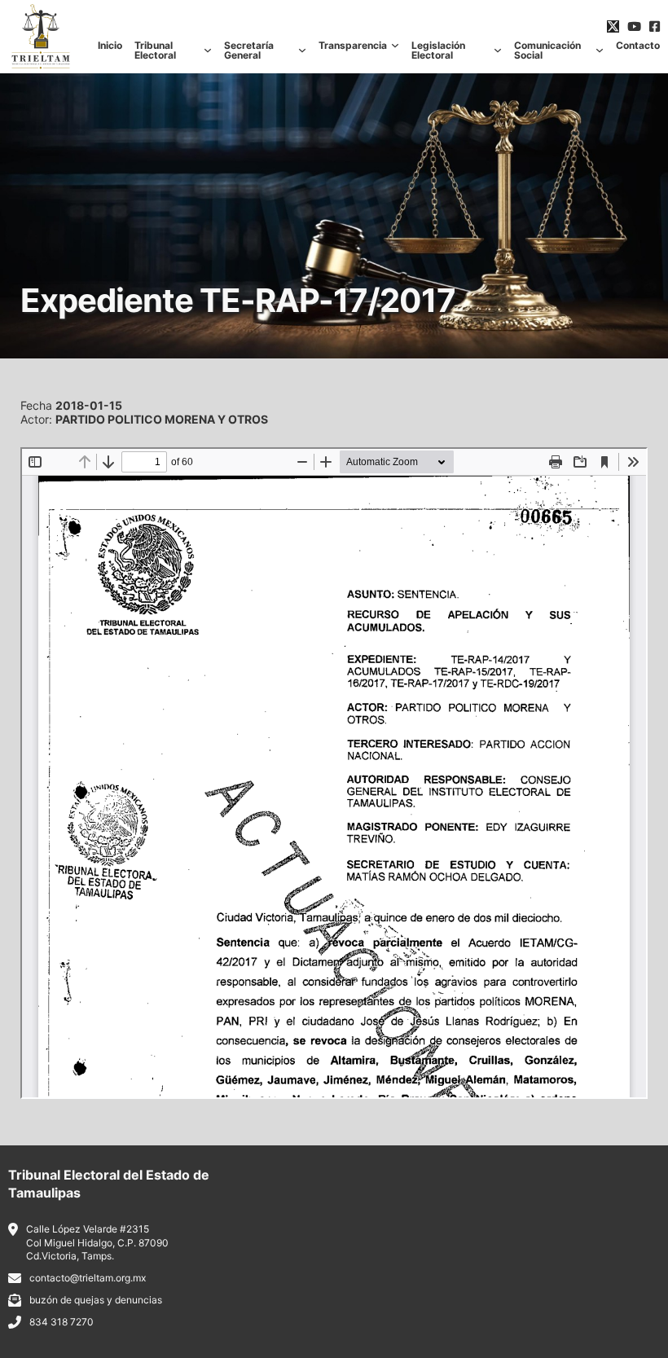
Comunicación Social (547, 50)
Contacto (638, 46)
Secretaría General (249, 50)
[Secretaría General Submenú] (302, 50)
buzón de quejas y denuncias (95, 1300)
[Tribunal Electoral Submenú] (208, 50)
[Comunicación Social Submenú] (599, 50)
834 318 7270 (61, 1322)
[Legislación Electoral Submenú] (498, 50)
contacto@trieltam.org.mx (87, 1278)
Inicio (110, 46)
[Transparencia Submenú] (395, 46)
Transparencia (353, 46)
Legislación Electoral (438, 50)
